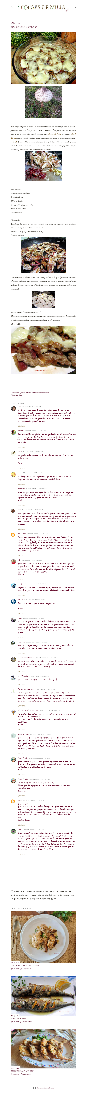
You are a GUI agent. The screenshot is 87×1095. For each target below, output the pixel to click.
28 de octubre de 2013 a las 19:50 (36, 488)
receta (15, 141)
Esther (20, 829)
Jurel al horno (18, 1018)
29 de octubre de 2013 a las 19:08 (39, 779)
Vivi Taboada (23, 676)
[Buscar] (74, 6)
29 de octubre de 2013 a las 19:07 (39, 758)
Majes (20, 452)
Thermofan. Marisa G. (26, 689)
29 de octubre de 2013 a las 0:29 (33, 618)
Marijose (21, 584)
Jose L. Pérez (22, 534)
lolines (20, 473)
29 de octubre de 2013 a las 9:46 (45, 689)
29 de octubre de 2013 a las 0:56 (36, 642)
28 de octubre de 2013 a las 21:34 (32, 560)
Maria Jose (21, 642)
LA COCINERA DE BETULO (28, 710)
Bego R (20, 800)
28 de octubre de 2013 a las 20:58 (37, 533)
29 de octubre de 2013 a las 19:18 (33, 800)
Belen (20, 560)
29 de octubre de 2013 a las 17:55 (40, 734)
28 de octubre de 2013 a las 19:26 (33, 452)
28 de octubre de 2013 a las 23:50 (34, 600)
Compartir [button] (15, 392)
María (20, 618)
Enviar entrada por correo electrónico (34, 392)
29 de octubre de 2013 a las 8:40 (45, 658)
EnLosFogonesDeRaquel (26, 658)
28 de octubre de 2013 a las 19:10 (35, 430)
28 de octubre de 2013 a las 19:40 (34, 473)
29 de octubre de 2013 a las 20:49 (34, 829)
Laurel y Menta (23, 734)
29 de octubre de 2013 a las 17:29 (49, 710)
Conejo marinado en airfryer (25, 965)
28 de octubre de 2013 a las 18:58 (33, 407)
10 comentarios (25, 968)
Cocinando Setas (54, 134)
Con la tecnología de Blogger (45, 1088)
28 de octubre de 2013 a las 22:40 (35, 584)
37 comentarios (25, 1021)
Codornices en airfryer (22, 1071)
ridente (20, 600)
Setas (20, 395)
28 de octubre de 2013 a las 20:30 (32, 510)
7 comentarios (25, 1074)
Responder (21, 426)
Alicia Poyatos (23, 758)
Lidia (20, 407)
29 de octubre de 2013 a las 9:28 (39, 676)
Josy (19, 510)
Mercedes (21, 430)
